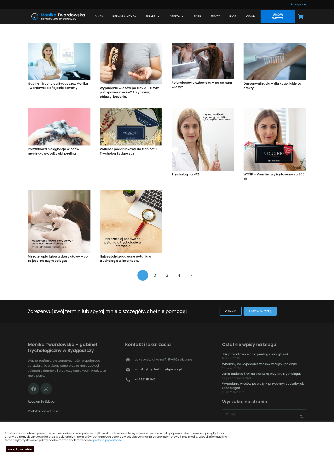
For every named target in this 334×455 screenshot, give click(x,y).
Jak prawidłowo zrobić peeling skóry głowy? (255, 354)
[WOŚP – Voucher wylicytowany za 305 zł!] (275, 139)
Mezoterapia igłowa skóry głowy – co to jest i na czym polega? (58, 258)
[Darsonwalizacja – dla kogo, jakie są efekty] (275, 61)
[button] (157, 16)
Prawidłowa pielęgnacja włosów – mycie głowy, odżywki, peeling (55, 151)
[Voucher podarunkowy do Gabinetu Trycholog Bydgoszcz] (131, 126)
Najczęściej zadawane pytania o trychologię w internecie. (125, 258)
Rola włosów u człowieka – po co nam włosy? (202, 84)
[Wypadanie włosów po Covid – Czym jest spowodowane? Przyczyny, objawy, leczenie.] (131, 63)
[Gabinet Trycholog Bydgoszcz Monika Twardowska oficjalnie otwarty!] (59, 61)
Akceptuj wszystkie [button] (20, 449)
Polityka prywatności (44, 411)
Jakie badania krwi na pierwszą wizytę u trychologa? (262, 374)
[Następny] (191, 275)
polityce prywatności (108, 440)
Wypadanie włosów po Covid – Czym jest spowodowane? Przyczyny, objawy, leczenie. (129, 92)
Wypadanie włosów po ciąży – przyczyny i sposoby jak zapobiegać (263, 385)
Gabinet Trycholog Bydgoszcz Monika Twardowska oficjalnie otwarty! (58, 85)
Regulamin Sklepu (41, 401)
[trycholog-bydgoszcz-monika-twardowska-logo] (57, 16)
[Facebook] (33, 389)
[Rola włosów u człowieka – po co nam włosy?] (203, 61)
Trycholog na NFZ (185, 174)
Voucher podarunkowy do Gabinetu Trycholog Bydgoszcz (128, 151)
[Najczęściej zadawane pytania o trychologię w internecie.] (131, 221)
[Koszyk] (300, 16)
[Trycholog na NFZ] (203, 139)
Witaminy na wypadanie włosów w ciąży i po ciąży (259, 364)
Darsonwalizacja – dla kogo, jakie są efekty (272, 85)
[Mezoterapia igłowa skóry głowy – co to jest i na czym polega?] (59, 221)
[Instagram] (46, 389)
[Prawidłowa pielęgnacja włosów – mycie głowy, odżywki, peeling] (59, 126)
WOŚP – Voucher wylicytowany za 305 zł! (274, 176)
